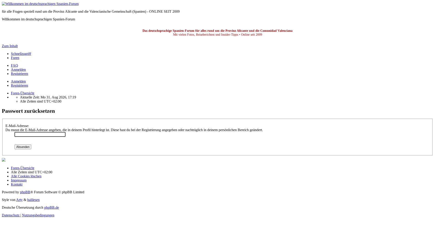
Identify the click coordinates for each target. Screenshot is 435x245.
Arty (19, 200)
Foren (15, 58)
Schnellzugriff (21, 54)
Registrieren (19, 85)
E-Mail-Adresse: (17, 126)
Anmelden (18, 81)
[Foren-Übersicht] (40, 4)
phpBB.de (51, 207)
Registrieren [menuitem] (19, 74)
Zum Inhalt (10, 46)
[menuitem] (14, 65)
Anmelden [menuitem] (18, 69)
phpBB (25, 192)
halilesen (33, 200)
